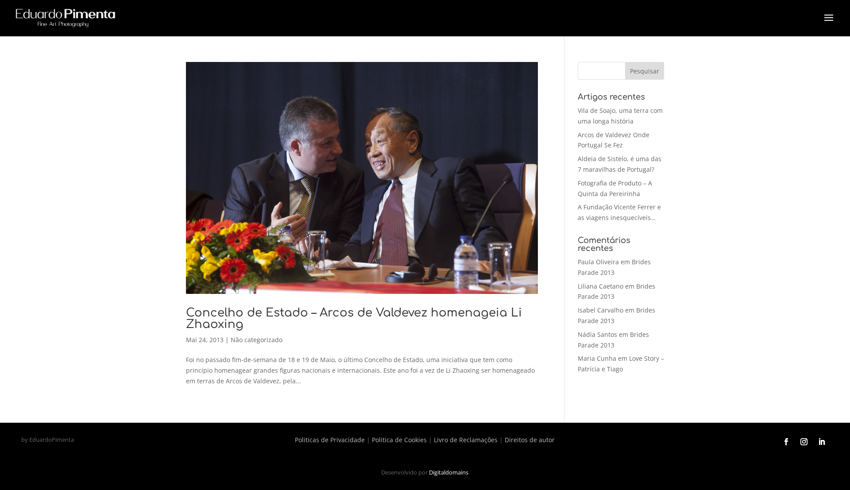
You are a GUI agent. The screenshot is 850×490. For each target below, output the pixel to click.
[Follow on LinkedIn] (822, 442)
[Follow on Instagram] (804, 442)
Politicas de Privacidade (330, 440)
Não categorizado (256, 340)
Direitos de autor (530, 440)
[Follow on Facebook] (786, 442)
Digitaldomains (448, 472)
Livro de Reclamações (466, 440)
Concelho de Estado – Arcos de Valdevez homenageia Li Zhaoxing (354, 318)
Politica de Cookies (399, 440)
